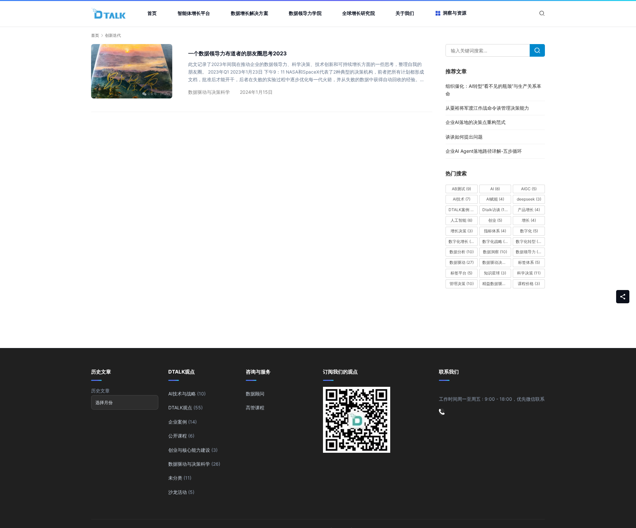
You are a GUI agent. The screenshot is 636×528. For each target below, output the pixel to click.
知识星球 (495, 272)
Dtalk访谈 (495, 209)
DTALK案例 (462, 209)
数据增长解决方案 (249, 13)
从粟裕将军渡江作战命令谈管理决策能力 (487, 108)
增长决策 (461, 230)
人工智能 (461, 220)
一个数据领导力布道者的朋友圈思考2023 (237, 53)
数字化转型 (530, 241)
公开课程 (177, 436)
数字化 (529, 230)
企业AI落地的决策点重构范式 (475, 122)
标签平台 (461, 272)
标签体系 (529, 262)
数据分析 (462, 251)
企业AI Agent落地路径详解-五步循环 (484, 151)
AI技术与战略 (182, 393)
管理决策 (462, 283)
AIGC (529, 188)
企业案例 (177, 422)
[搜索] (542, 13)
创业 (495, 220)
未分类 (175, 478)
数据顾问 (255, 393)
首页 (152, 13)
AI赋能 (495, 199)
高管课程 (255, 407)
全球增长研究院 (358, 13)
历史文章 (100, 390)
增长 (529, 220)
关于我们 (405, 13)
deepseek (529, 199)
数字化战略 (495, 241)
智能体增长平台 (194, 13)
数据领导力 (530, 251)
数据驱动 (462, 262)
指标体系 (495, 230)
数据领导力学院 (305, 13)
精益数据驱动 (496, 283)
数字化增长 (462, 241)
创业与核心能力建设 (189, 450)
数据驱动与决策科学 (209, 92)
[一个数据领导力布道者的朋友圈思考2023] (131, 71)
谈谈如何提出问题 (464, 137)
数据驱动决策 (496, 262)
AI (495, 188)
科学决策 (529, 272)
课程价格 (529, 283)
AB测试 (461, 188)
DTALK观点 (180, 407)
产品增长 (529, 209)
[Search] (537, 50)
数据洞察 (495, 251)
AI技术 (461, 199)
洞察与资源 (454, 13)
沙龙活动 (177, 492)
